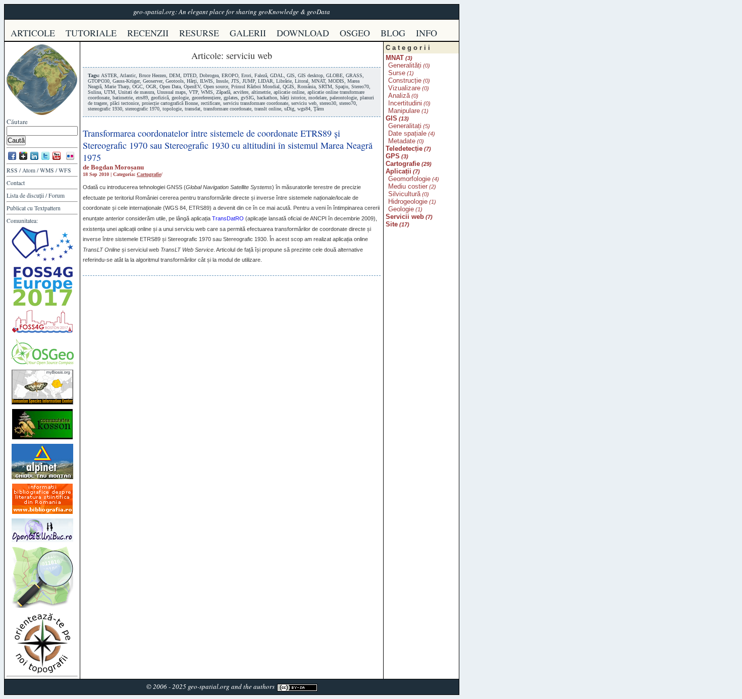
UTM (109, 92)
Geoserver (153, 81)
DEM (174, 75)
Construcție (404, 80)
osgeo (355, 33)
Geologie (401, 209)
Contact (16, 183)
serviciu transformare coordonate (255, 103)
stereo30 (328, 103)
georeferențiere (206, 97)
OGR (151, 86)
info (426, 33)
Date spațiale (407, 133)
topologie (172, 108)
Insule (222, 81)
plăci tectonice (124, 103)
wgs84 (303, 108)
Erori (246, 75)
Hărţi (192, 81)
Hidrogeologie (408, 201)
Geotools (175, 81)
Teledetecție (404, 148)
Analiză (399, 95)
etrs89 (142, 97)
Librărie (284, 81)
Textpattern (47, 208)
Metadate (401, 141)
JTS (235, 81)
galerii (248, 33)
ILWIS (206, 81)
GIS (291, 75)
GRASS (354, 75)
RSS (12, 170)
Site (392, 224)
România (306, 86)
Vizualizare (404, 88)
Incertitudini (405, 103)
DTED (189, 75)
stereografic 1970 (142, 108)
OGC (137, 86)
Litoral (301, 81)
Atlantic (128, 75)
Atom (28, 170)
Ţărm (318, 108)
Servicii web (405, 216)
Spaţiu (341, 86)
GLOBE (334, 75)
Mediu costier (408, 186)
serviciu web (303, 103)
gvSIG (247, 97)
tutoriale (91, 33)
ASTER (109, 75)
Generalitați (404, 126)
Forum (56, 195)
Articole (206, 55)
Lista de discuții (25, 195)
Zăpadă (223, 92)
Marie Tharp (116, 86)
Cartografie (149, 174)
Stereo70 (360, 86)
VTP (193, 92)
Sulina (94, 92)
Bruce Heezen (152, 75)
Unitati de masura (136, 92)
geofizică (160, 97)
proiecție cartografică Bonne (170, 103)
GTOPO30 (99, 81)
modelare (317, 97)
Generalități (404, 65)
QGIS (288, 86)
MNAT (318, 81)
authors (264, 686)
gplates (231, 97)
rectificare (210, 103)
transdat (192, 108)
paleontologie (343, 97)
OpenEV (192, 86)
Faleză (260, 75)
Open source (215, 86)
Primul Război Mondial (255, 86)
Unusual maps (171, 92)
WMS (47, 170)
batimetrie (123, 97)
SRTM (325, 86)
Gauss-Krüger (126, 81)
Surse (396, 73)
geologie (180, 97)
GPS (393, 156)
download (303, 33)
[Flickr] (70, 159)
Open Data (170, 86)
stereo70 (347, 103)
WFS (65, 170)
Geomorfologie (409, 179)
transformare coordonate (227, 108)
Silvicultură (404, 194)
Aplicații (398, 171)
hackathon (267, 97)
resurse (199, 33)
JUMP (248, 81)
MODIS (336, 81)
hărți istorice (292, 97)
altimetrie (261, 92)
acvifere (240, 92)
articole (33, 33)
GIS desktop (310, 75)
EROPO (230, 75)
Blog (393, 33)
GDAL (277, 75)
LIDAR (265, 81)
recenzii (148, 33)
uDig (289, 108)
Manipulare (404, 110)
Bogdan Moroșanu (117, 167)
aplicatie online (289, 92)
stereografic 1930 (105, 108)
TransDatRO (228, 218)
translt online (267, 108)
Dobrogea (209, 75)
